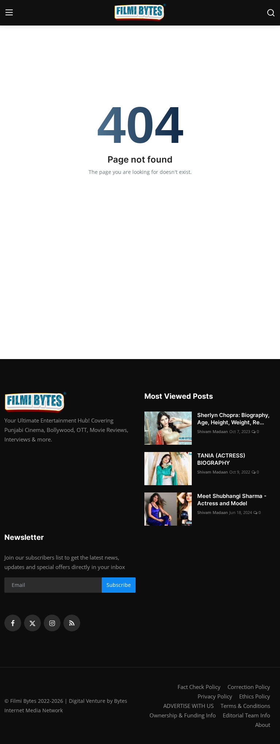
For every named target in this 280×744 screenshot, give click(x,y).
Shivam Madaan (212, 431)
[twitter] (32, 623)
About (262, 724)
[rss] (71, 623)
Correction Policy (249, 686)
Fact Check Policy (199, 686)
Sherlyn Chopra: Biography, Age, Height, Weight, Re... (233, 419)
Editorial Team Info (246, 715)
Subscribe (118, 584)
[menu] (9, 13)
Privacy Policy (215, 696)
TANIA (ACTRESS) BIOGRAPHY (221, 459)
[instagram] (52, 623)
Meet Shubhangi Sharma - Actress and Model (232, 499)
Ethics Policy (254, 696)
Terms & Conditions (245, 705)
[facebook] (12, 623)
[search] (271, 13)
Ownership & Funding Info (182, 715)
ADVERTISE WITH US (188, 705)
